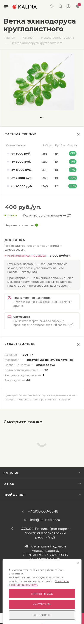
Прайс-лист (14, 494)
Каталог (11, 472)
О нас (8, 484)
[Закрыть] (78, 563)
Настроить (42, 604)
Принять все (42, 593)
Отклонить (42, 615)
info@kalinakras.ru (45, 520)
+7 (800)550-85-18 (43, 511)
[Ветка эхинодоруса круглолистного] (42, 82)
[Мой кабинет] (68, 7)
